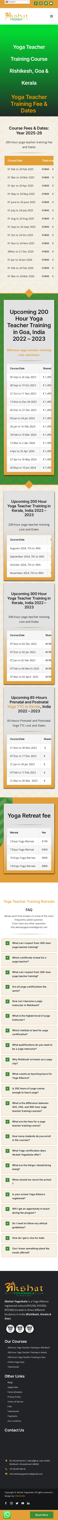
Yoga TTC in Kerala (23, 706)
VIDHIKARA (19, 1496)
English (12, 2)
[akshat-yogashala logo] (24, 1281)
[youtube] (22, 1503)
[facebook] (6, 1503)
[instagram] (11, 1503)
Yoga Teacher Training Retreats (29, 901)
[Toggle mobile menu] (51, 16)
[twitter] (17, 1503)
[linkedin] (28, 1503)
